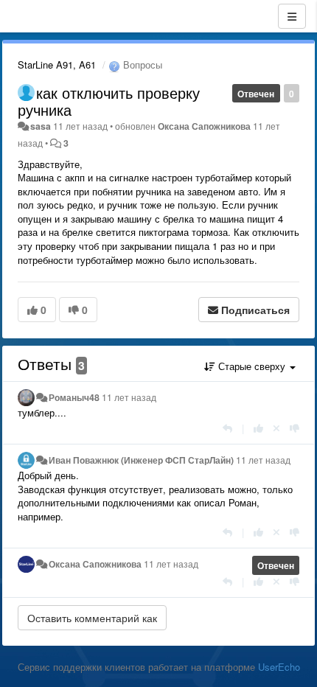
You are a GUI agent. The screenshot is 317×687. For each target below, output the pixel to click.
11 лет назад (129, 397)
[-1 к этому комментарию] (294, 428)
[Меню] (292, 16)
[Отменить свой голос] (276, 428)
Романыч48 (74, 397)
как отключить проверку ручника (109, 101)
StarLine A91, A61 (57, 64)
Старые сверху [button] (251, 366)
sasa (40, 126)
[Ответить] (227, 428)
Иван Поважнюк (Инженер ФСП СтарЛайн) (141, 460)
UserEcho (279, 667)
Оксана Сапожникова (204, 126)
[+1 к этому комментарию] (258, 428)
